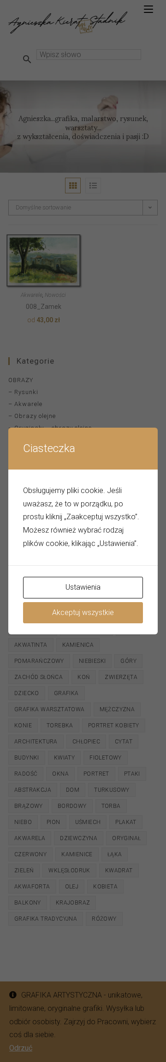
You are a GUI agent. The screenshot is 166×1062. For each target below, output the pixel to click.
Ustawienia (83, 587)
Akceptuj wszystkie (83, 612)
